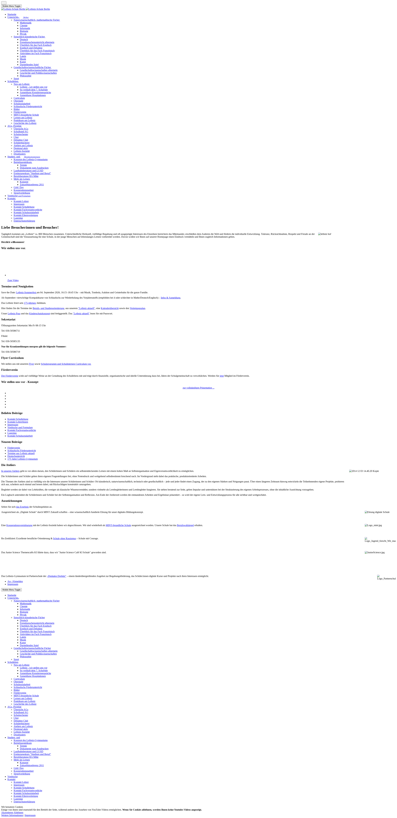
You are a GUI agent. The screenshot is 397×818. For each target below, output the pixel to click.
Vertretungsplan (137, 308)
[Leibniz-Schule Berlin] (25, 9)
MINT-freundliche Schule (118, 525)
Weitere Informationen (12, 815)
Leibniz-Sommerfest (26, 292)
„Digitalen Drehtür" (56, 576)
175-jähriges (30, 303)
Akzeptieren (7, 812)
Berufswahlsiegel (185, 525)
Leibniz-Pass (14, 313)
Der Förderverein (9, 376)
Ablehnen (18, 812)
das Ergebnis (22, 506)
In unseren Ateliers (10, 471)
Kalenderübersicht (110, 308)
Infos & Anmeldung (170, 297)
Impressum (30, 815)
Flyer (31, 364)
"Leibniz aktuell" (86, 308)
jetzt (222, 376)
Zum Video (13, 280)
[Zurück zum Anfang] (3, 2)
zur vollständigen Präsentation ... (198, 387)
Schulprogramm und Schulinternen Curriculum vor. (66, 364)
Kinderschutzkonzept (39, 313)
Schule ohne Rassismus (64, 538)
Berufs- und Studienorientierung (48, 308)
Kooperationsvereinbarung (19, 525)
